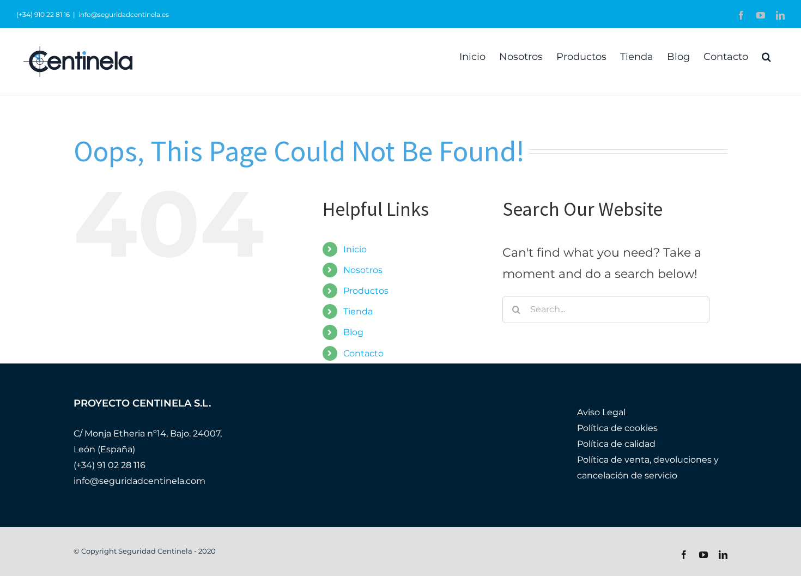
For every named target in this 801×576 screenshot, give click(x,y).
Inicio (355, 249)
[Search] (766, 55)
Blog (353, 332)
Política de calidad (616, 444)
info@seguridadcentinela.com (139, 481)
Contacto (363, 353)
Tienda (358, 311)
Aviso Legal (601, 412)
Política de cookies (617, 428)
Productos (366, 291)
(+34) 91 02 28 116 (109, 465)
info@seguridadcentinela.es (123, 14)
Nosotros (363, 270)
